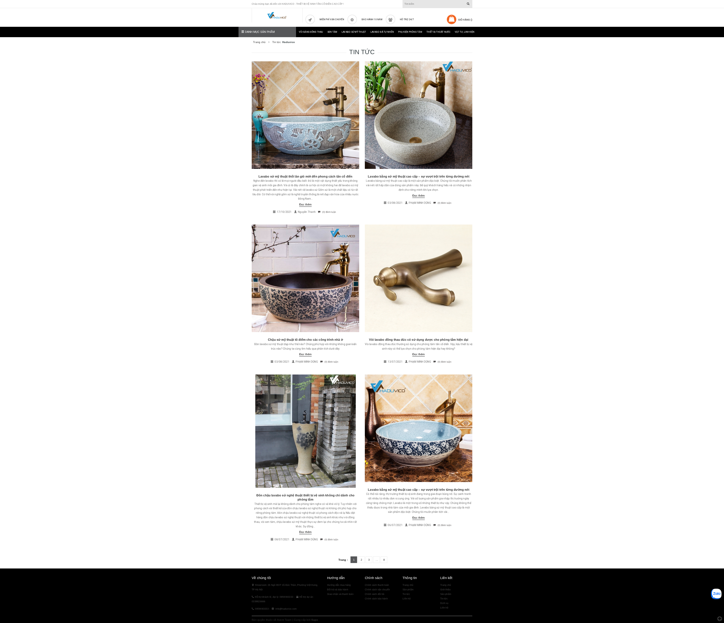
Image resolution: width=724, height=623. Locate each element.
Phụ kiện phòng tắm (410, 32)
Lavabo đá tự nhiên (382, 32)
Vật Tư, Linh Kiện (464, 32)
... (377, 559)
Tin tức (406, 594)
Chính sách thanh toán (377, 585)
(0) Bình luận (329, 212)
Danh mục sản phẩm (259, 32)
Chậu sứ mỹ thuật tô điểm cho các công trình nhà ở (305, 339)
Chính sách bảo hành (376, 598)
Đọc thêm (305, 204)
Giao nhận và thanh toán (340, 594)
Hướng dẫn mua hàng (339, 585)
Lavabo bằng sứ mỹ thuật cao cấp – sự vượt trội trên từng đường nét (418, 176)
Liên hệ (444, 607)
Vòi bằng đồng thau (311, 32)
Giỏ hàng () (465, 19)
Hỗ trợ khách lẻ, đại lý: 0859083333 (274, 597)
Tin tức (444, 598)
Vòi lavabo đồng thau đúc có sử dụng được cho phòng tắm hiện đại (418, 339)
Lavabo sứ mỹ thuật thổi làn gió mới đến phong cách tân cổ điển (305, 176)
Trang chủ (445, 585)
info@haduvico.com (286, 609)
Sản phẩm (408, 589)
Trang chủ (408, 585)
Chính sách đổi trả (374, 594)
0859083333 (262, 609)
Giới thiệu (445, 589)
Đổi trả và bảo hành (337, 589)
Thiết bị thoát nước (438, 32)
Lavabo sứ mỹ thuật (354, 32)
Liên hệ (407, 598)
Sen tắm (332, 32)
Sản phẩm (445, 594)
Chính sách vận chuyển (377, 589)
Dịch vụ (444, 603)
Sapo (314, 619)
